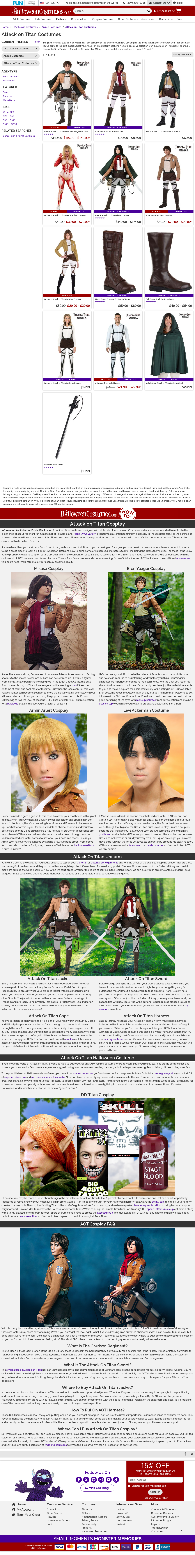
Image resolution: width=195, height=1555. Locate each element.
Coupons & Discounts (163, 1509)
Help (180, 2)
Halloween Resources (94, 1531)
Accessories (148, 19)
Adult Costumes (21, 19)
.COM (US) (50, 3)
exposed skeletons (15, 1077)
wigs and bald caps (56, 1444)
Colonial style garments (104, 862)
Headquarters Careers (94, 1516)
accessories (183, 558)
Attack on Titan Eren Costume (159, 215)
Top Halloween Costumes (159, 1529)
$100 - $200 (10, 124)
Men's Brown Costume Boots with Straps (112, 299)
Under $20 (8, 112)
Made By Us (9, 100)
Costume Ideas (79, 19)
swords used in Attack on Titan (24, 1369)
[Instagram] (101, 1480)
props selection (28, 1216)
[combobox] (109, 11)
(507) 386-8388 (136, 2)
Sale (5, 92)
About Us (87, 1509)
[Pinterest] (94, 1480)
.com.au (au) (123, 1516)
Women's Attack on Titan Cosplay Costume (62, 299)
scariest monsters (83, 1073)
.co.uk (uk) (122, 1513)
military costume (113, 1039)
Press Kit (87, 1527)
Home (21, 1504)
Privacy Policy (90, 1520)
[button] (164, 11)
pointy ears (158, 1201)
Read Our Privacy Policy (155, 1498)
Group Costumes (128, 19)
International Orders (58, 1520)
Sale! (180, 19)
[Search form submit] (148, 11)
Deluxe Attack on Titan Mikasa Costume (112, 215)
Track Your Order (28, 1515)
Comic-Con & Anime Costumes (19, 136)
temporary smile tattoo (147, 1205)
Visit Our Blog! (99, 1488)
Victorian (82, 862)
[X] (86, 1480)
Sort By (181, 54)
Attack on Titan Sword (53, 465)
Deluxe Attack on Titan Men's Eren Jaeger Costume (66, 131)
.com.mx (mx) (124, 1520)
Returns (51, 1516)
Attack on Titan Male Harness (107, 383)
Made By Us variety (85, 533)
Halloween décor (84, 845)
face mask (134, 845)
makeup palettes (146, 700)
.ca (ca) (120, 1509)
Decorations (166, 19)
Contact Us (159, 2)
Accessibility (89, 1524)
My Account (25, 1509)
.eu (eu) (120, 1524)
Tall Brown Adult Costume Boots (160, 299)
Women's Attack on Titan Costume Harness (62, 383)
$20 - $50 (8, 116)
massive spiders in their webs (48, 1077)
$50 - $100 (9, 120)
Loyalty (155, 1524)
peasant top (106, 703)
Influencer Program (162, 1520)
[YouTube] (109, 1480)
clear (37, 42)
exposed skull (105, 1212)
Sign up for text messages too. (149, 1485)
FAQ (49, 1524)
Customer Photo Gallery (165, 1516)
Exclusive (61, 19)
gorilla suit (105, 834)
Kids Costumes (43, 19)
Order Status (54, 1513)
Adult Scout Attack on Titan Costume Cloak (164, 383)
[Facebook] (79, 1480)
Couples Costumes (103, 19)
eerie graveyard (164, 1073)
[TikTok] (116, 1480)
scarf (74, 685)
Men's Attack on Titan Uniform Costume (163, 131)
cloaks (69, 1039)
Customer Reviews (162, 1513)
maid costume (154, 845)
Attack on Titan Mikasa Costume (109, 131)
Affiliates (86, 1513)
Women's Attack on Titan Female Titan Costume (64, 215)
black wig (12, 703)
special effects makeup (160, 1209)
